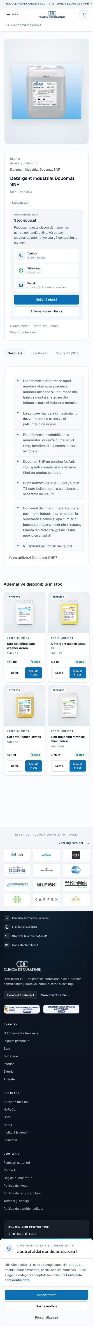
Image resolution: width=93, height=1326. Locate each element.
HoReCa (10, 1109)
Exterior (9, 1072)
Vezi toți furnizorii (71, 843)
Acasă (14, 163)
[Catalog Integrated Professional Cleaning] (17, 899)
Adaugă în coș (33, 672)
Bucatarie (11, 1056)
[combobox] (49, 25)
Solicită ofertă (46, 300)
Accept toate (46, 1295)
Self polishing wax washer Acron (21, 646)
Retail (8, 1125)
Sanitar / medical (16, 1102)
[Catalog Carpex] (46, 899)
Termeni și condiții (16, 1201)
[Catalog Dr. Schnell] (17, 869)
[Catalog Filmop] (46, 869)
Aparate (9, 1079)
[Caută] (7, 25)
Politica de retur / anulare (22, 1193)
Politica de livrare (16, 1186)
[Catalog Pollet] (75, 869)
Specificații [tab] (39, 353)
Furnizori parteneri (17, 1163)
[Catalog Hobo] (75, 855)
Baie (7, 1049)
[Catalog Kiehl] (46, 855)
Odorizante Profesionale (21, 1033)
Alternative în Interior (46, 311)
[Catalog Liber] (17, 855)
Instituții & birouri (16, 1132)
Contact (9, 1170)
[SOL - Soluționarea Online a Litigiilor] (61, 1009)
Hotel (8, 1117)
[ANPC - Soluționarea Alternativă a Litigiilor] (22, 1009)
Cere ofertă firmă (53, 995)
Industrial (10, 1140)
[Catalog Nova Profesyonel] (75, 899)
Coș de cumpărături (18, 1178)
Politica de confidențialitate (23, 1209)
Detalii (15, 673)
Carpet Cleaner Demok (24, 737)
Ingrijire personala (16, 1041)
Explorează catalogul (20, 995)
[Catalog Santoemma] (17, 884)
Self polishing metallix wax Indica (68, 739)
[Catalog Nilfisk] (46, 884)
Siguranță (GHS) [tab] (67, 353)
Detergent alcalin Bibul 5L (68, 646)
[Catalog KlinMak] (75, 884)
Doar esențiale (46, 1306)
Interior (29, 163)
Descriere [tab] (15, 353)
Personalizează (46, 1317)
